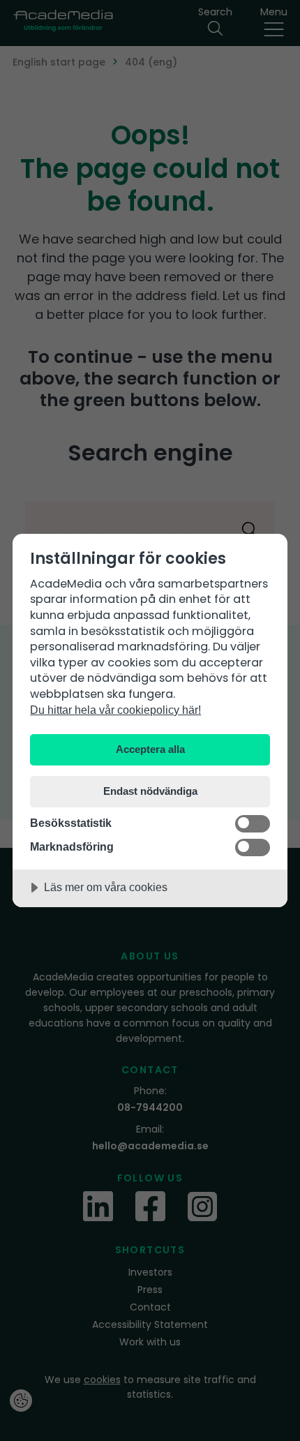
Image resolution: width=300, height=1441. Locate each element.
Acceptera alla (150, 749)
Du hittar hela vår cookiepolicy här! (115, 709)
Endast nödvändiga (150, 791)
